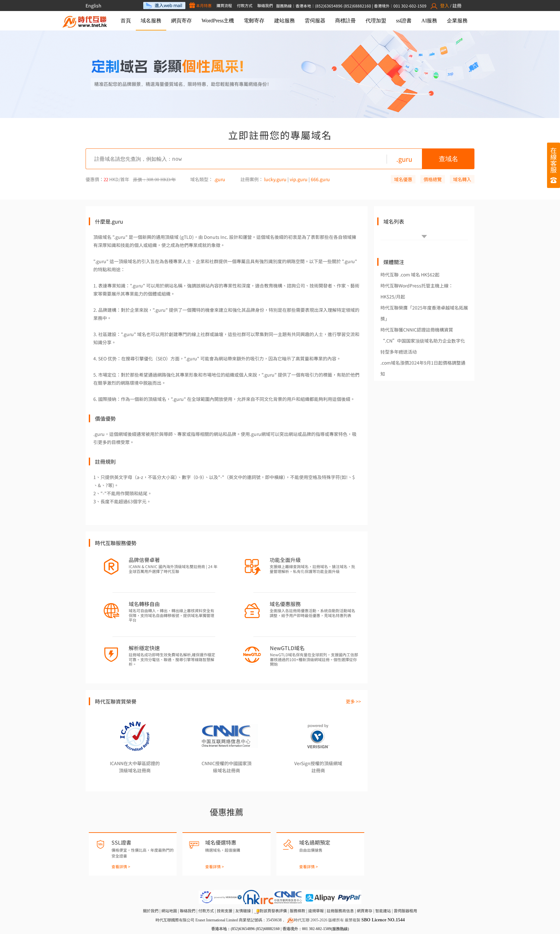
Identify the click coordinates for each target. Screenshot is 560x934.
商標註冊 (345, 20)
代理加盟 (376, 20)
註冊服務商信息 (340, 910)
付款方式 (244, 5)
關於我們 (150, 910)
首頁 (126, 20)
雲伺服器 (315, 20)
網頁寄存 (181, 20)
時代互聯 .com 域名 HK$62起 (409, 274)
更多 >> (353, 701)
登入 (444, 5)
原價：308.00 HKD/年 (154, 179)
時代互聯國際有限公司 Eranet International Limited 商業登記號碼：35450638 (219, 920)
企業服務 (457, 20)
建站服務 (284, 20)
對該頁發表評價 (273, 910)
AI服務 (429, 20)
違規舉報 (316, 910)
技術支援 (224, 910)
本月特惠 (203, 5)
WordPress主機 (218, 20)
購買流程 (224, 5)
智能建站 (383, 910)
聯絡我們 (265, 5)
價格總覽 (433, 179)
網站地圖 (169, 910)
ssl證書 (404, 20)
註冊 (456, 5)
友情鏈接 (243, 910)
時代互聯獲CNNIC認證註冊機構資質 (416, 329)
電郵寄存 (254, 20)
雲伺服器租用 (405, 910)
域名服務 (151, 20)
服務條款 (297, 910)
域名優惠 (403, 179)
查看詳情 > (120, 866)
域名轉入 (462, 179)
